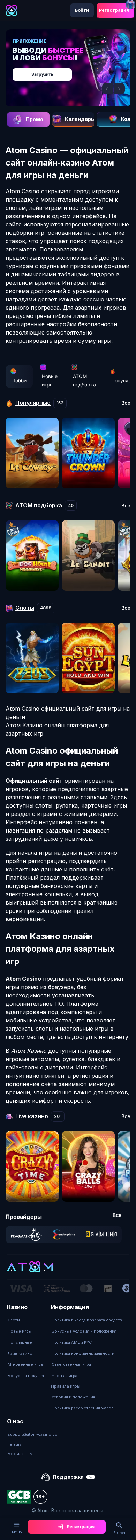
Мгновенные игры (26, 1364)
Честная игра (64, 1375)
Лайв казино (20, 1353)
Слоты (14, 1320)
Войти (82, 10)
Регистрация (114, 10)
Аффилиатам (20, 1453)
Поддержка (68, 1477)
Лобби (19, 380)
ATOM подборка (84, 380)
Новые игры (50, 380)
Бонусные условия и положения (84, 1331)
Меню (17, 1532)
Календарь (79, 119)
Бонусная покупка (26, 1375)
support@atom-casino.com (34, 1434)
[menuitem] (25, 1320)
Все (125, 403)
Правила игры (65, 1386)
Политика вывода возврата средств (87, 1320)
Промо (34, 119)
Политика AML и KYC (72, 1342)
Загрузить (42, 74)
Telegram (16, 1444)
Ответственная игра (71, 1364)
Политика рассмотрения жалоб (83, 1408)
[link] (26, 1234)
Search (119, 1533)
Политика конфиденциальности (83, 1353)
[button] (107, 88)
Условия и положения (73, 1397)
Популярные (20, 1342)
